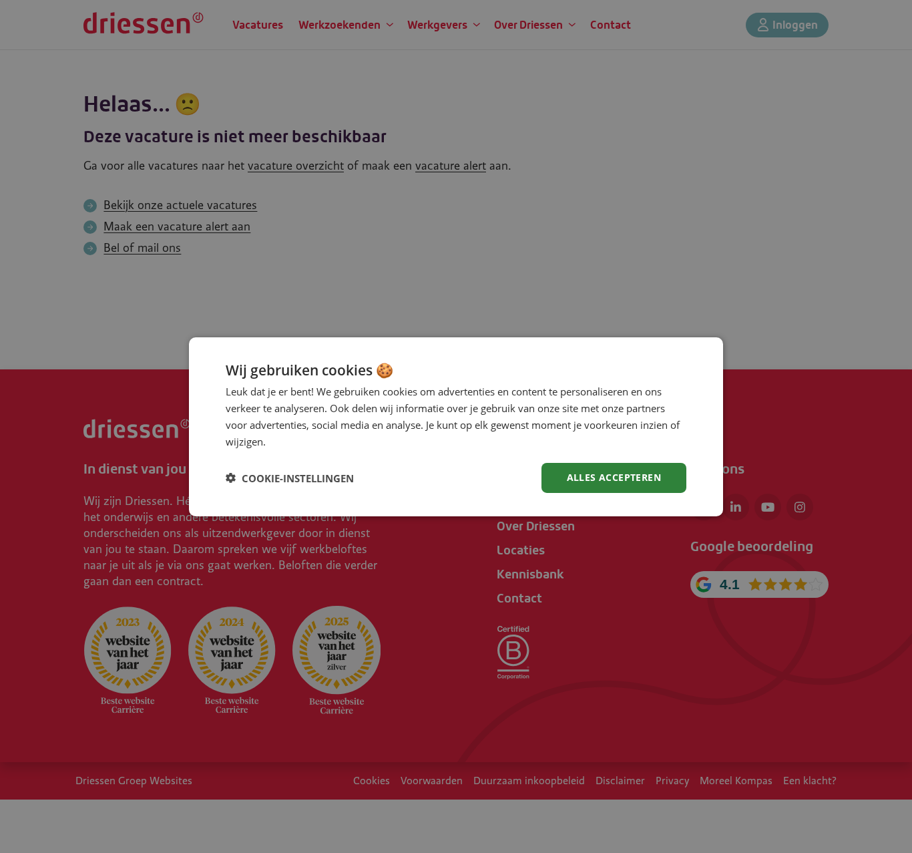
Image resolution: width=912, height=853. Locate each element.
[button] (290, 478)
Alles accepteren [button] (614, 477)
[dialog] (456, 426)
